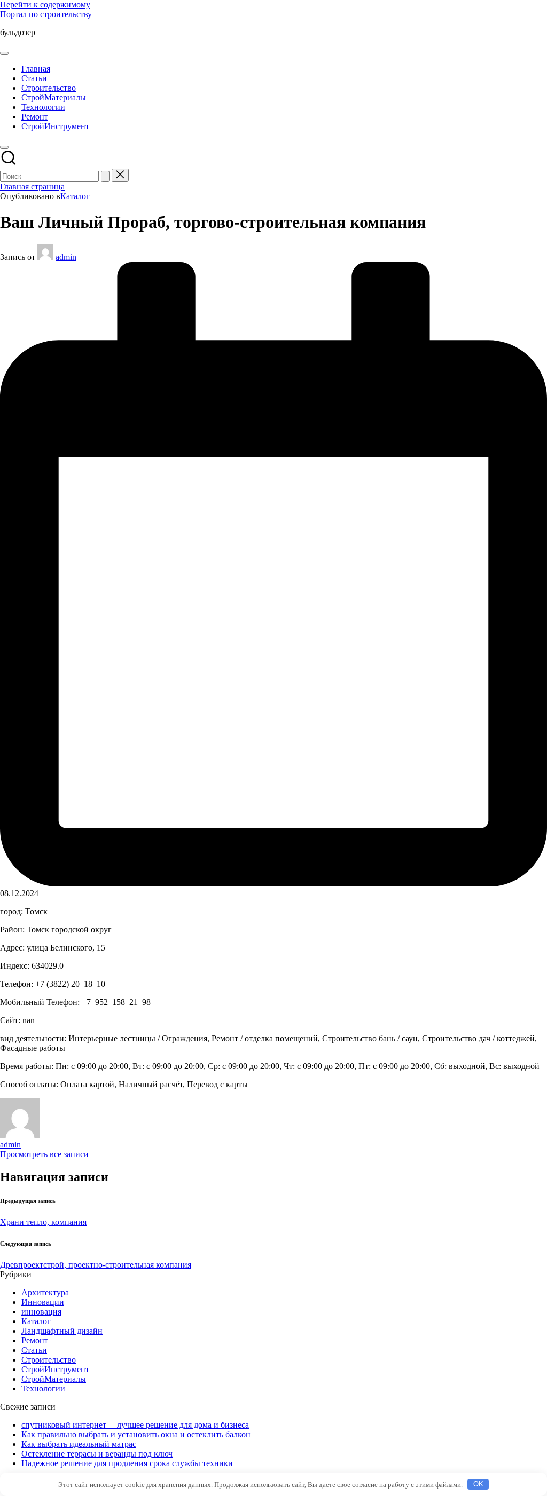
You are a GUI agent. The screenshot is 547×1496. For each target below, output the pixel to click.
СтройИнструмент (55, 1369)
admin (10, 1144)
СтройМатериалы (53, 1378)
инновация (41, 1311)
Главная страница (32, 186)
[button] (105, 176)
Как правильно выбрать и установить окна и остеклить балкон (136, 1434)
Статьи (34, 1350)
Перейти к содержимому (45, 4)
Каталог (75, 196)
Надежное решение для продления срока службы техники (127, 1463)
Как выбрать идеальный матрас (78, 1443)
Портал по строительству (46, 14)
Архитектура (45, 1292)
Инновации (42, 1302)
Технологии (43, 1388)
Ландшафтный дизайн (62, 1330)
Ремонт (34, 1340)
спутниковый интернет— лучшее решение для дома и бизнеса (135, 1424)
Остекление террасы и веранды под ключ (97, 1453)
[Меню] (4, 53)
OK (478, 1484)
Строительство (48, 1359)
